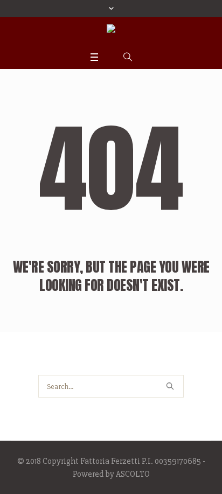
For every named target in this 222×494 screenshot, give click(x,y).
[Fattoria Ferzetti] (111, 32)
